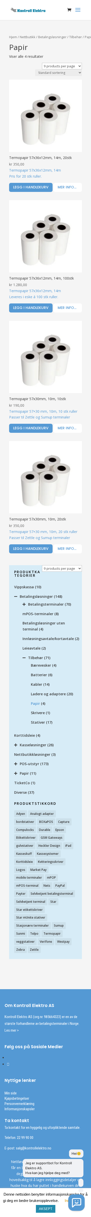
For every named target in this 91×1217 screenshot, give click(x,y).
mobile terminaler (29, 877)
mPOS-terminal (27, 885)
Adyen (20, 814)
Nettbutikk (27, 37)
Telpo (34, 933)
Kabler (36, 684)
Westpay (63, 941)
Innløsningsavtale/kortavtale (48, 638)
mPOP (51, 877)
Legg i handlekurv (31, 187)
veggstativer (25, 941)
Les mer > (12, 1030)
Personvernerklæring (19, 1103)
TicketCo (22, 782)
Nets (46, 885)
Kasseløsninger (33, 745)
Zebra (20, 949)
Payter (21, 893)
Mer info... (67, 187)
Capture (64, 822)
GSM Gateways (51, 837)
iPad (68, 845)
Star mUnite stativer (30, 917)
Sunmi (20, 933)
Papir (35, 703)
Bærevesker (41, 665)
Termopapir (52, 933)
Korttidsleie (24, 735)
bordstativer (25, 822)
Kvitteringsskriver (50, 862)
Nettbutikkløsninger (32, 754)
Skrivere (38, 712)
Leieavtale (31, 648)
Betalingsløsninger (52, 37)
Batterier (39, 674)
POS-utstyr (29, 763)
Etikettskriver (26, 837)
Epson (59, 830)
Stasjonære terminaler (32, 925)
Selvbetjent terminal (30, 901)
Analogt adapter (42, 814)
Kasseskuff (24, 854)
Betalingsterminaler (46, 604)
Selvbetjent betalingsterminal (52, 893)
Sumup (59, 925)
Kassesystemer (48, 854)
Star (53, 901)
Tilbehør (75, 37)
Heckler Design (49, 845)
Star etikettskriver (29, 910)
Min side (11, 1093)
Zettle (34, 949)
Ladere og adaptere (48, 694)
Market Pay (38, 870)
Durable (44, 830)
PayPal (60, 885)
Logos (20, 870)
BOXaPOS (46, 822)
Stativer (38, 722)
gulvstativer (24, 845)
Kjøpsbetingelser (17, 1098)
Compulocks (25, 830)
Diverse (20, 792)
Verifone (46, 941)
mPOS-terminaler (37, 613)
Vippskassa (24, 587)
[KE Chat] (76, 1202)
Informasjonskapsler (20, 1109)
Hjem (13, 37)
